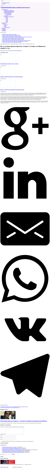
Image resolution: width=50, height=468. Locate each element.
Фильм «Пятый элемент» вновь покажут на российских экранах (13, 39)
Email (1, 437)
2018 (7, 19)
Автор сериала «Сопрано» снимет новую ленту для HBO (11, 42)
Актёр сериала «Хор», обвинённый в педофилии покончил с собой (13, 406)
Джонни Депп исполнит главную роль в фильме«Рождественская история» (15, 41)
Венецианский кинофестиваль (9, 11)
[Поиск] (0, 5)
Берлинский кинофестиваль (9, 10)
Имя (1, 435)
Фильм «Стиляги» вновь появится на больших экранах (12, 89)
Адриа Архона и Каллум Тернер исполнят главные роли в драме (13, 38)
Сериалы (3, 23)
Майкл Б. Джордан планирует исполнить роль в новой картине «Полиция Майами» (16, 40)
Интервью (4, 28)
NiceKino (2, 50)
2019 (7, 20)
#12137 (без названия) (6, 2)
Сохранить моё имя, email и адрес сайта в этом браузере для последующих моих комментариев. (17, 441)
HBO (5, 26)
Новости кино (4, 22)
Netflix (5, 25)
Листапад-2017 (8, 14)
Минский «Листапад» (8, 13)
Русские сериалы (7, 27)
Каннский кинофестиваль (8, 12)
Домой (1, 43)
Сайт (1, 439)
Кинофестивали (5, 9)
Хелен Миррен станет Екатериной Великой (9, 407)
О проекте (4, 3)
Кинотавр (6, 15)
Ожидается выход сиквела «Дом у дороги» (9, 34)
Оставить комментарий (18, 50)
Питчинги (4, 30)
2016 (7, 17)
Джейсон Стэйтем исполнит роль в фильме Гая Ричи (11, 35)
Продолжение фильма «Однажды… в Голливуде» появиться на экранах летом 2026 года (17, 36)
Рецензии (4, 29)
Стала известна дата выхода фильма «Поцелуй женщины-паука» (13, 37)
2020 (7, 21)
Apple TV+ (6, 24)
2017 (7, 18)
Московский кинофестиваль (9, 16)
